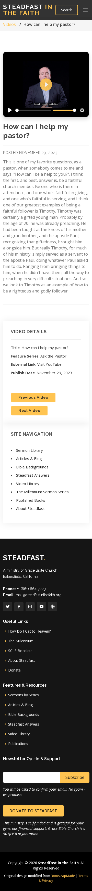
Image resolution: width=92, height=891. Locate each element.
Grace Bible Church (41, 570)
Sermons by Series (23, 695)
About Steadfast (30, 508)
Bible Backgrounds (32, 466)
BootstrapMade (63, 875)
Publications (18, 744)
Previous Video (33, 397)
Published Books (30, 500)
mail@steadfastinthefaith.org (39, 595)
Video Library (27, 483)
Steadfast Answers (33, 475)
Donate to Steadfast (33, 811)
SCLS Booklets (20, 651)
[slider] (33, 110)
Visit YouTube (49, 364)
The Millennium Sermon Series (42, 491)
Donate (14, 670)
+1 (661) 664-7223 (31, 589)
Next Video (29, 410)
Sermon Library (29, 450)
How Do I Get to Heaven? (29, 631)
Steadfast (28, 10)
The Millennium (20, 641)
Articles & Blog (29, 458)
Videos (9, 24)
